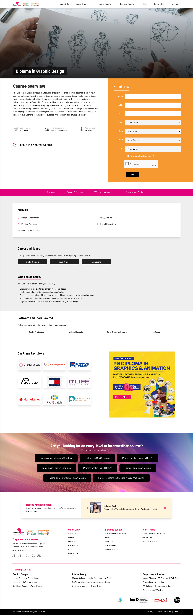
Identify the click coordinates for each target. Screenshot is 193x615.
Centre (120, 149)
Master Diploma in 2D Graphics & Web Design (121, 478)
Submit (132, 174)
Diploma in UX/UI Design (97, 458)
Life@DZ (71, 541)
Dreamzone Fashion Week (116, 533)
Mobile (120, 105)
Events (71, 537)
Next (165, 508)
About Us (72, 533)
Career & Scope (74, 192)
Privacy (150, 612)
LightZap (109, 541)
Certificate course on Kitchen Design (87, 586)
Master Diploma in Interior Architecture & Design (92, 578)
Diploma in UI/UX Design (153, 590)
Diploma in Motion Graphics (56, 468)
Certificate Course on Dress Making (27, 586)
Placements (73, 545)
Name (120, 97)
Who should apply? (104, 192)
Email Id (120, 113)
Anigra (108, 537)
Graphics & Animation (151, 541)
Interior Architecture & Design (155, 533)
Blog (70, 549)
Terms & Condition (163, 612)
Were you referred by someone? (142, 156)
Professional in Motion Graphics (56, 458)
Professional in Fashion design (24, 582)
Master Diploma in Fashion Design (26, 578)
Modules (50, 192)
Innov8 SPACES (111, 549)
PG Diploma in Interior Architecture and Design (91, 582)
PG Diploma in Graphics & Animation (67, 478)
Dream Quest (110, 545)
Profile (120, 122)
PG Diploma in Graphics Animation (157, 586)
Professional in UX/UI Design (97, 468)
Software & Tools (134, 192)
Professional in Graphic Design (137, 458)
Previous (88, 508)
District (120, 140)
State (121, 131)
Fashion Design (148, 537)
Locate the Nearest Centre (35, 145)
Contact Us (73, 553)
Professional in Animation (138, 468)
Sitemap (177, 612)
